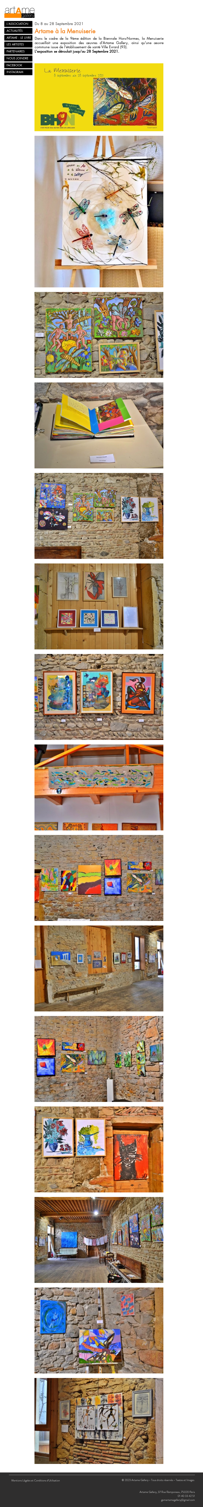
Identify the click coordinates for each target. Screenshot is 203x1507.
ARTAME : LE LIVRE (19, 37)
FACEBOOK (14, 65)
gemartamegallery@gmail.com (178, 1500)
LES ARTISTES (15, 44)
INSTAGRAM (15, 72)
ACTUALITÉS (15, 31)
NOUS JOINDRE (17, 58)
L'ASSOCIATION (17, 24)
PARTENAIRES (16, 51)
